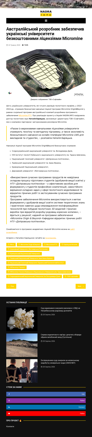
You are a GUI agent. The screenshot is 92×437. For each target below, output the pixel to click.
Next (79, 286)
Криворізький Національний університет (25, 254)
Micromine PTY (25, 115)
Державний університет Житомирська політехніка (29, 249)
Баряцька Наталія (70, 244)
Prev (12, 286)
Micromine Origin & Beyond (30, 244)
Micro (12, 244)
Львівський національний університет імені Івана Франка (31, 258)
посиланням (50, 238)
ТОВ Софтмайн (72, 276)
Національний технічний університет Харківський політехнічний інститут (37, 263)
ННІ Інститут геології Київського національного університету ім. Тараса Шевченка (40, 272)
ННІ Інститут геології (17, 267)
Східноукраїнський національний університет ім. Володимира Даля (35, 276)
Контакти (10, 426)
